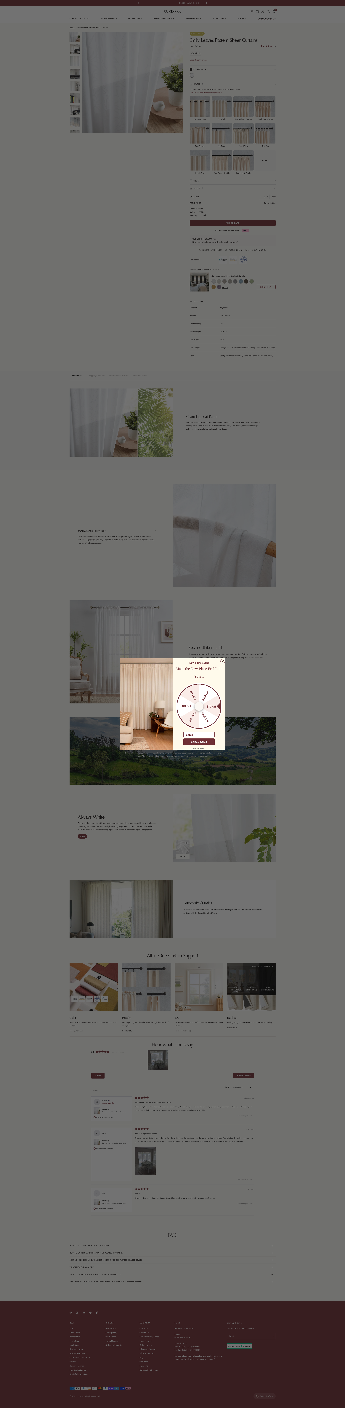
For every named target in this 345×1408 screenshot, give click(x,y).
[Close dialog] (223, 661)
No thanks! (199, 748)
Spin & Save (199, 742)
